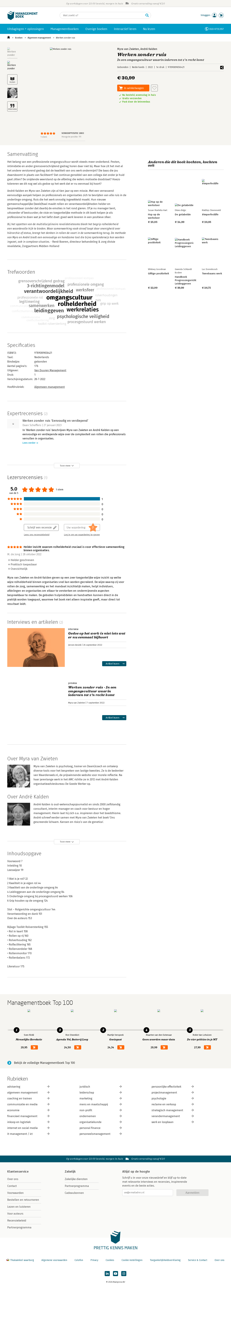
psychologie (159, 1098)
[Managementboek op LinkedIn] (107, 1273)
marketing (85, 1098)
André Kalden (148, 49)
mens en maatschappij (93, 1104)
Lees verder (28, 442)
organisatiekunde (90, 1122)
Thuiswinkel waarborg (22, 1260)
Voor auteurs (15, 1213)
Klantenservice (18, 1171)
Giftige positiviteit (158, 273)
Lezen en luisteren (19, 1206)
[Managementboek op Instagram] (123, 1273)
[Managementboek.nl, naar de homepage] (22, 19)
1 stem (44, 137)
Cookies (110, 1260)
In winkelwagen (134, 88)
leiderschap (86, 1092)
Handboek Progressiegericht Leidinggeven (185, 280)
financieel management (22, 1116)
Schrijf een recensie (39, 527)
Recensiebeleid (16, 1220)
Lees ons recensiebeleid (36, 534)
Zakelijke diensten (76, 1179)
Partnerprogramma (19, 1227)
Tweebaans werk (212, 273)
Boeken (18, 37)
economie (13, 1110)
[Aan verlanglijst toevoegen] (154, 88)
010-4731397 (216, 28)
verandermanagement (166, 1116)
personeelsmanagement (94, 1133)
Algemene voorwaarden (54, 1260)
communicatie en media (22, 1104)
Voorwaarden (15, 1192)
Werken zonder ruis (65, 37)
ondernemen (87, 1116)
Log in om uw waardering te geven (82, 534)
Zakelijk (70, 1171)
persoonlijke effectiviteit (166, 1086)
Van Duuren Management (50, 370)
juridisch (84, 1086)
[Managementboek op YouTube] (115, 1273)
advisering (13, 1086)
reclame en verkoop (164, 1104)
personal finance (89, 1128)
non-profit (85, 1110)
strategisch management (167, 1110)
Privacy (94, 1260)
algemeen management (22, 1092)
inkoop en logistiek (19, 1122)
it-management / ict (20, 1133)
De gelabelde (183, 214)
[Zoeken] (147, 15)
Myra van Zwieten (128, 49)
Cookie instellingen (132, 1260)
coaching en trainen (19, 1098)
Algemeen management (39, 37)
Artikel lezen (112, 663)
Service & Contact (197, 1260)
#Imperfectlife (210, 214)
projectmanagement (164, 1092)
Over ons (12, 1179)
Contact (12, 1186)
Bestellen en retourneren (23, 1199)
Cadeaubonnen (74, 1192)
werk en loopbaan (163, 1122)
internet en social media (22, 1128)
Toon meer (65, 465)
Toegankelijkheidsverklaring (165, 1260)
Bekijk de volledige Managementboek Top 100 (44, 1063)
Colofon (79, 1260)
